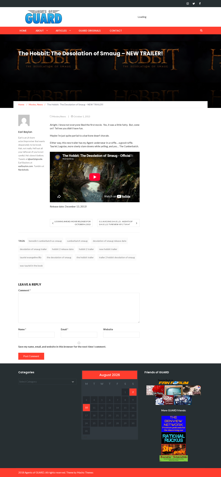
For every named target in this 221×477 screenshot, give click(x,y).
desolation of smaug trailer (33, 249)
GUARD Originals (90, 30)
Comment (24, 290)
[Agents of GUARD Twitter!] (194, 3)
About (40, 30)
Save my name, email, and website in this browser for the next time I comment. (62, 346)
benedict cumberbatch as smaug (45, 240)
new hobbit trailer (108, 249)
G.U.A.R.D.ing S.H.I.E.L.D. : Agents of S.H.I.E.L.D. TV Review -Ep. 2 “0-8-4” (116, 223)
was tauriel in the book (31, 265)
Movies (56, 116)
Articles (61, 30)
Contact (116, 30)
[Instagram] (187, 3)
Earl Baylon (25, 132)
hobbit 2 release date (63, 249)
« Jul (84, 436)
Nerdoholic (23, 169)
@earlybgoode (35, 159)
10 (86, 407)
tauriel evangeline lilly (30, 257)
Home (23, 30)
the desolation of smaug (59, 257)
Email (64, 329)
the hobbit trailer (85, 257)
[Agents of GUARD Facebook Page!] (200, 3)
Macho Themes (85, 472)
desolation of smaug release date (109, 240)
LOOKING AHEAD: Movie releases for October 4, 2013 (72, 223)
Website (108, 329)
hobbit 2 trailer (86, 249)
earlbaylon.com (25, 166)
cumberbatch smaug (77, 240)
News (63, 116)
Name (22, 329)
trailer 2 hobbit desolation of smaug (117, 257)
